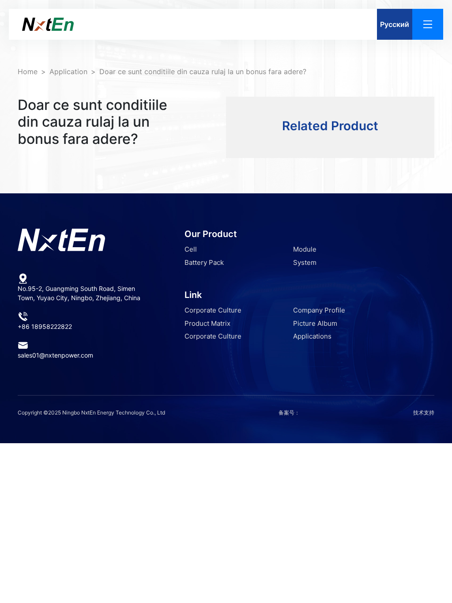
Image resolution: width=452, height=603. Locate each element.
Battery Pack (204, 262)
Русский (394, 24)
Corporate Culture (213, 310)
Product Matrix (207, 323)
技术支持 (423, 412)
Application (68, 71)
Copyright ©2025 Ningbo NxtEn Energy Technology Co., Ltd (91, 412)
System (304, 262)
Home (28, 71)
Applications (312, 336)
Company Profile (319, 310)
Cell (191, 249)
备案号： (289, 412)
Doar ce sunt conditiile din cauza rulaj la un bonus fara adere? (202, 71)
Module (304, 249)
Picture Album (315, 323)
